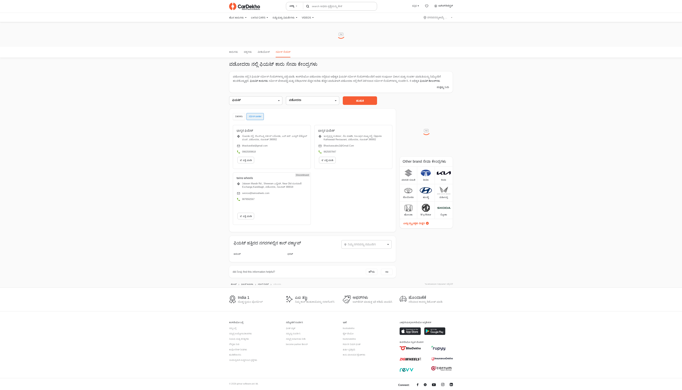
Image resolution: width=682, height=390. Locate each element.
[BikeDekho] (410, 348)
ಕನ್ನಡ (414, 5)
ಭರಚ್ (290, 254)
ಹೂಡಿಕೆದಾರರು (235, 355)
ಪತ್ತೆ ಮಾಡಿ (247, 160)
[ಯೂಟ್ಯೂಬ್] (434, 385)
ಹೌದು (372, 271)
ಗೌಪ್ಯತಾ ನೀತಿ (234, 344)
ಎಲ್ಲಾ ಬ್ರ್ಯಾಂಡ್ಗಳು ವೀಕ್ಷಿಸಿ (414, 223)
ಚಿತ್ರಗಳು (248, 51)
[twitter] (425, 385)
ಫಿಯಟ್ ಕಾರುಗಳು (259, 80)
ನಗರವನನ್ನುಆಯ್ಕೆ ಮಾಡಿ (438, 17)
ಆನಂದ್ (237, 254)
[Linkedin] (451, 385)
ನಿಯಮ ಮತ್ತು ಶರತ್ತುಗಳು (239, 339)
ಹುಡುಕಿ (360, 100)
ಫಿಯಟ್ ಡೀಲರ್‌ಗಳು (430, 80)
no (386, 271)
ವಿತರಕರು (239, 116)
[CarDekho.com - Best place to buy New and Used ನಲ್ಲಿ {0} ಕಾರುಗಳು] (244, 6)
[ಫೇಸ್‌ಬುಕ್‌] (417, 385)
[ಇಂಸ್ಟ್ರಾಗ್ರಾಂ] (442, 385)
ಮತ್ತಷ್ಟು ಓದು (443, 87)
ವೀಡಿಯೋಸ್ (264, 51)
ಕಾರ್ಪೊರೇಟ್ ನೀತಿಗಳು (238, 349)
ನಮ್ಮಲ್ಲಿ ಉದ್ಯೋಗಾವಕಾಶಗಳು (240, 333)
